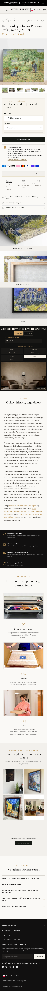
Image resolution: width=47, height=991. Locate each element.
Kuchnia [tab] (12, 349)
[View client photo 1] (13, 781)
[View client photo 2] (34, 781)
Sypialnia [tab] (34, 349)
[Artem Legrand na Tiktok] (13, 967)
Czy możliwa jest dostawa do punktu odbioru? (23, 892)
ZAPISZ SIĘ (40, 956)
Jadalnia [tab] (12, 356)
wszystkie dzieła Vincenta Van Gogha (22, 506)
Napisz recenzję (23, 843)
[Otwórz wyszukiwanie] (7, 10)
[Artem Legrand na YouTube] (17, 967)
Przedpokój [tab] (12, 353)
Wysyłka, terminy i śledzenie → (17, 160)
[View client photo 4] (34, 807)
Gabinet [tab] (12, 360)
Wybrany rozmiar (12, 337)
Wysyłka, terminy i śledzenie (12, 986)
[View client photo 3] (13, 807)
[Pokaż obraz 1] (5, 90)
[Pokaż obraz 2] (12, 90)
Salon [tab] (34, 356)
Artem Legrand (21, 980)
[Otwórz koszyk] (45, 10)
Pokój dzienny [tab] (35, 353)
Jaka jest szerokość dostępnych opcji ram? (23, 899)
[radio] (18, 333)
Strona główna (6, 19)
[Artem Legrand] (20, 10)
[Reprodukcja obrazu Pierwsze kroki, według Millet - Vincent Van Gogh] (23, 61)
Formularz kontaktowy (12, 939)
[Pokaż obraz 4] (27, 90)
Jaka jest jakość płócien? (23, 906)
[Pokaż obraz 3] (20, 90)
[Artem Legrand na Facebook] (3, 967)
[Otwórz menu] (3, 10)
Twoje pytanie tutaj (23, 885)
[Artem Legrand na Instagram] (10, 967)
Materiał (7, 114)
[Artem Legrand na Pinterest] (6, 967)
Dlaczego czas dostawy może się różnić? (23, 879)
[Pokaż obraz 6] (42, 90)
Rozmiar (7, 123)
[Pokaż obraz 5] (34, 90)
